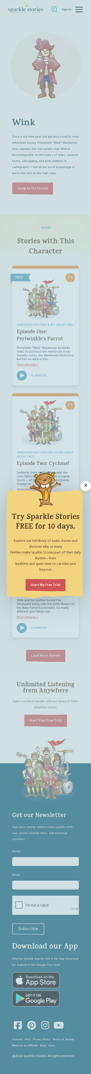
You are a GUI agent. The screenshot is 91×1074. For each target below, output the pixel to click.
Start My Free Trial (45, 585)
